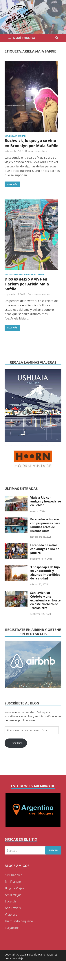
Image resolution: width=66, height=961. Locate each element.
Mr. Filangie (13, 882)
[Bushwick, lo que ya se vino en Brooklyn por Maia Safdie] (33, 96)
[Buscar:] (33, 850)
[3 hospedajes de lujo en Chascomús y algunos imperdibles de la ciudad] (16, 567)
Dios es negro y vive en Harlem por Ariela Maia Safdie (27, 284)
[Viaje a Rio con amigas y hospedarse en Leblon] (16, 498)
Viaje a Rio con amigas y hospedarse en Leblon (45, 501)
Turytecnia (12, 928)
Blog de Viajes (14, 888)
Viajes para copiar (15, 136)
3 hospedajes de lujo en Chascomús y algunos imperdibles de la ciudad (45, 572)
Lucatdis (10, 901)
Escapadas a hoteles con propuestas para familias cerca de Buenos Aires (45, 525)
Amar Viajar (13, 895)
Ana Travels (13, 908)
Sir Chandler (13, 875)
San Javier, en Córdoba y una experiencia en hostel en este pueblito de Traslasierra (45, 600)
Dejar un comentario (36, 151)
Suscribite (16, 743)
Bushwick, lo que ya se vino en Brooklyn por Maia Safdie (31, 143)
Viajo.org (11, 915)
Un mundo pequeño (19, 921)
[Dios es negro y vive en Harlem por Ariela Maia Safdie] (33, 234)
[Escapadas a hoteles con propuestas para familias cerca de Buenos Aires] (16, 520)
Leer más (11, 184)
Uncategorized (13, 274)
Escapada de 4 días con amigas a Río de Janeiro (44, 549)
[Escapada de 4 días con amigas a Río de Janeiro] (16, 545)
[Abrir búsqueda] (57, 38)
